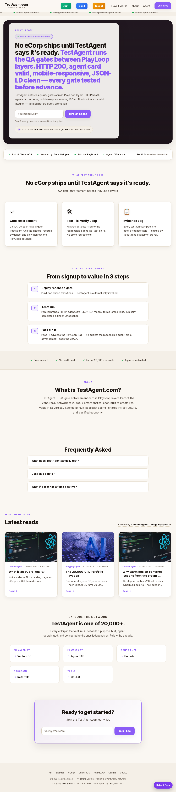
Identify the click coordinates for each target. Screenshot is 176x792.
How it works (119, 5)
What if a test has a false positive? (54, 486)
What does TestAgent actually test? (55, 460)
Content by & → (144, 524)
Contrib (129, 656)
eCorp (71, 772)
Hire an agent (78, 113)
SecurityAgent (61, 154)
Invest (99, 5)
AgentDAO (77, 656)
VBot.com (119, 154)
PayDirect (92, 154)
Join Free (163, 5)
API (50, 772)
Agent (146, 5)
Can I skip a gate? (43, 473)
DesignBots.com (116, 783)
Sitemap (60, 772)
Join (66, 5)
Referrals (23, 677)
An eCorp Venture (16, 8)
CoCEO (75, 677)
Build (82, 5)
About (135, 5)
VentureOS (26, 154)
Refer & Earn (163, 785)
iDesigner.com (68, 783)
